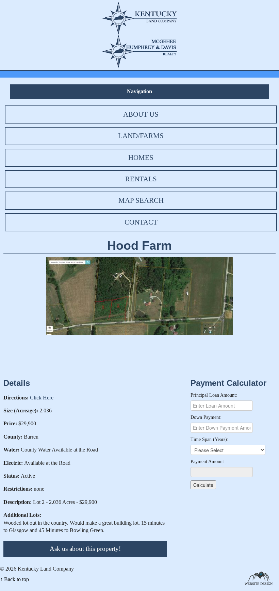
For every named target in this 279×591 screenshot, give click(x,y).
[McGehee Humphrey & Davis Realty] (139, 51)
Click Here (41, 397)
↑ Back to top (14, 579)
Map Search (141, 200)
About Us (141, 114)
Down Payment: (206, 417)
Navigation (139, 91)
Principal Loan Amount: (214, 395)
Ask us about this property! (85, 548)
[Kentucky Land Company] (139, 17)
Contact (141, 222)
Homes (140, 157)
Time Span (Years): (209, 439)
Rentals (141, 179)
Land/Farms (141, 136)
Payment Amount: (208, 461)
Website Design (259, 583)
